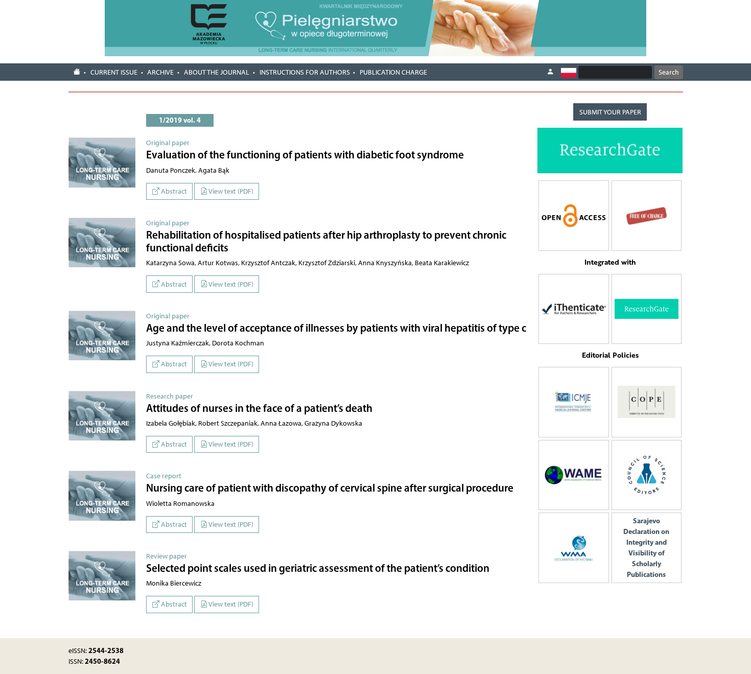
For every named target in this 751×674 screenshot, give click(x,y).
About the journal (216, 72)
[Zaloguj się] (550, 72)
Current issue (113, 72)
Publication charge (393, 72)
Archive (160, 72)
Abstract (173, 191)
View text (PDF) (230, 191)
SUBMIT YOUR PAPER (610, 112)
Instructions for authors (305, 72)
